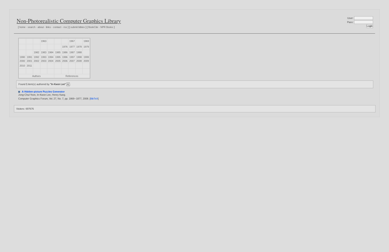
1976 (65, 46)
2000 (22, 61)
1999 (86, 57)
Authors (36, 76)
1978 (79, 46)
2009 (86, 61)
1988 (79, 52)
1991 (29, 57)
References (72, 76)
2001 (29, 61)
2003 (43, 61)
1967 (72, 41)
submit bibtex (77, 27)
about (41, 27)
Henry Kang (58, 94)
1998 (79, 57)
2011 (29, 65)
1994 (50, 57)
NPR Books (106, 27)
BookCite (93, 27)
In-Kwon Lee (44, 94)
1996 (65, 57)
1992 (36, 57)
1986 (65, 52)
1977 (72, 46)
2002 (36, 61)
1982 (36, 52)
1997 (72, 57)
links (48, 27)
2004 (50, 61)
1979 (86, 46)
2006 (65, 61)
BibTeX (94, 98)
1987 (72, 52)
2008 (79, 61)
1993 (43, 57)
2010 (22, 65)
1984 (50, 52)
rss (65, 27)
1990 (22, 57)
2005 (58, 61)
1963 (43, 41)
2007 (72, 61)
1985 (58, 52)
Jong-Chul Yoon (27, 94)
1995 (58, 57)
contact (57, 27)
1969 (86, 41)
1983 (43, 52)
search (31, 27)
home (22, 27)
